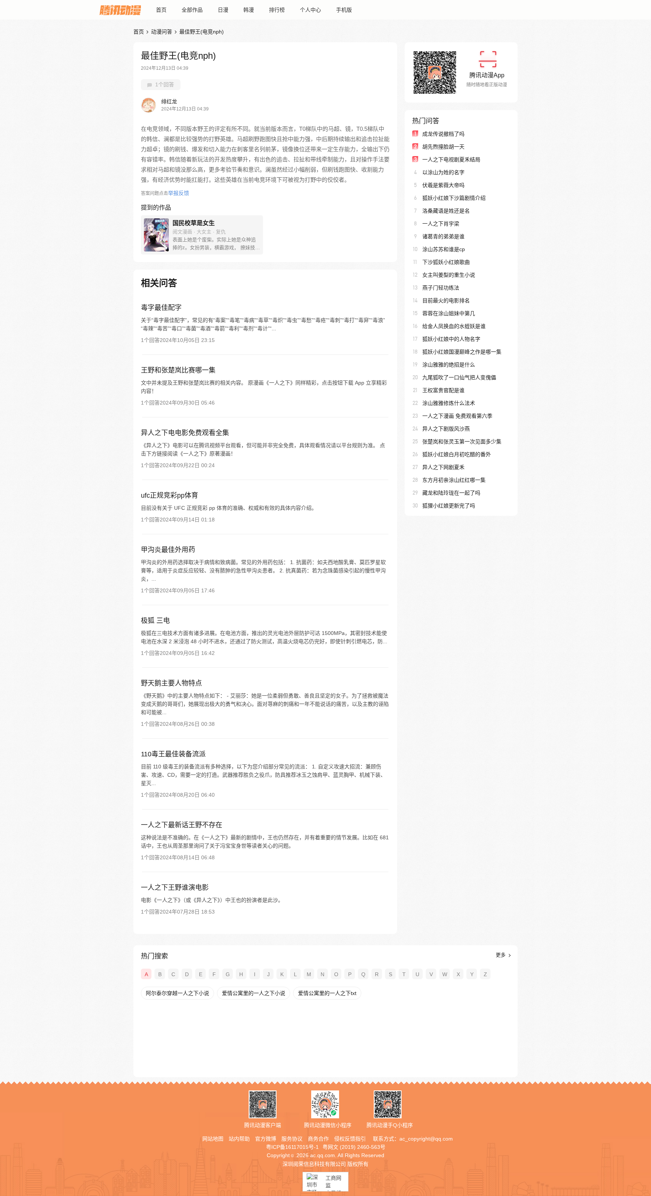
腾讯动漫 (120, 10)
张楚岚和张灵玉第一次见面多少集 (461, 442)
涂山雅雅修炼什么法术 (448, 403)
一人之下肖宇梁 (440, 224)
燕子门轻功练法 (440, 288)
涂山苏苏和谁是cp (443, 249)
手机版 (344, 10)
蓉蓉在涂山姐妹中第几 (448, 313)
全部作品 (192, 10)
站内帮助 (239, 1139)
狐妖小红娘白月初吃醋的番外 (456, 454)
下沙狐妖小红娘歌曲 (446, 262)
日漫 (223, 10)
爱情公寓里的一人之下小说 (253, 993)
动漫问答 (161, 32)
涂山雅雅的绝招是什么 (448, 365)
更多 (501, 955)
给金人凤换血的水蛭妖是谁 (454, 326)
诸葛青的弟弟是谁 (443, 236)
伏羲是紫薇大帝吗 (443, 185)
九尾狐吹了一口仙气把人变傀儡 (459, 377)
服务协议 (292, 1139)
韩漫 (248, 10)
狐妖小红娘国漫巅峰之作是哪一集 (461, 352)
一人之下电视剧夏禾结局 (451, 159)
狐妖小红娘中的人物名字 (451, 339)
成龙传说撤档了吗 (443, 134)
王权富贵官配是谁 (443, 390)
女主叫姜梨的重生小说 (448, 275)
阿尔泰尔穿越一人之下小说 (177, 993)
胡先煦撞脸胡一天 (443, 147)
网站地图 (212, 1139)
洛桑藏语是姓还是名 (446, 211)
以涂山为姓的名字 (443, 172)
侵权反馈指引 (350, 1139)
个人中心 (310, 10)
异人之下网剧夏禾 (443, 467)
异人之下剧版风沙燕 (446, 429)
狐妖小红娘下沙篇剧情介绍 (454, 198)
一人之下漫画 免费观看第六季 (457, 416)
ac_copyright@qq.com (426, 1139)
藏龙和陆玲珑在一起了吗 (451, 493)
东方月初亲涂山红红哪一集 (454, 480)
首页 (161, 10)
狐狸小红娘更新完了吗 (448, 506)
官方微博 (265, 1139)
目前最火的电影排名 (446, 300)
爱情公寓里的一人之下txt (327, 993)
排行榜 (277, 10)
